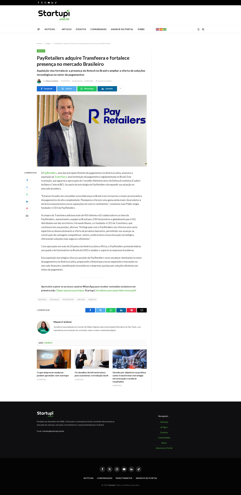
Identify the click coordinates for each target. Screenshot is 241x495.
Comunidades (104, 478)
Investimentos (124, 478)
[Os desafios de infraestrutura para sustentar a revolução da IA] (92, 359)
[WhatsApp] (27, 194)
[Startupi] (54, 15)
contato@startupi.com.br (53, 431)
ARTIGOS (66, 29)
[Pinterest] (27, 208)
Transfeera (61, 176)
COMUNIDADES (98, 29)
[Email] (27, 215)
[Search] (203, 29)
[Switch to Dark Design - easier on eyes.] (198, 29)
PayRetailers (50, 173)
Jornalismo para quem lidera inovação (115, 290)
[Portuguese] (165, 29)
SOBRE (141, 29)
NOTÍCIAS (50, 29)
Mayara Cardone (52, 81)
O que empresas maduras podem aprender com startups (53, 374)
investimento (68, 299)
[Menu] (39, 29)
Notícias (88, 478)
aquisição (42, 299)
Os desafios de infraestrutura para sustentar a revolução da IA (91, 374)
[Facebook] (27, 180)
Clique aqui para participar (70, 290)
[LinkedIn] (27, 201)
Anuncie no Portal (146, 478)
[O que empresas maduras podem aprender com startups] (54, 359)
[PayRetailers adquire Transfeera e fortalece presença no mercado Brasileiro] (92, 131)
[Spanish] (161, 29)
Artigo (41, 51)
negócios (92, 299)
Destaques (54, 299)
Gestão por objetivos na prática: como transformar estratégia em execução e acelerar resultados (129, 377)
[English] (157, 29)
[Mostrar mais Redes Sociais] (120, 88)
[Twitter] (27, 187)
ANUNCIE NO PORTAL (122, 29)
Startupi (112, 485)
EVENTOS (81, 29)
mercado (81, 299)
